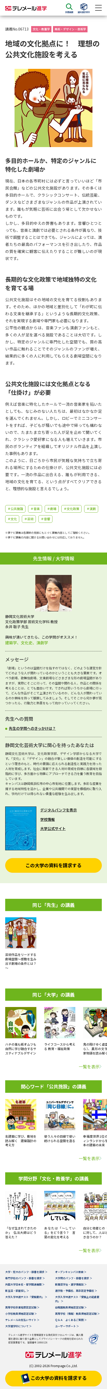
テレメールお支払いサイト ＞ (22, 1320)
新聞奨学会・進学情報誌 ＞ (71, 1284)
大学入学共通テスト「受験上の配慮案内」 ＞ (77, 1299)
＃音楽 (35, 508)
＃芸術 (29, 519)
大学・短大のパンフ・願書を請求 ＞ (26, 1272)
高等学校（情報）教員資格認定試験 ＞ (77, 1313)
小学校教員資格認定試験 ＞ (21, 1313)
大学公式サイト (53, 828)
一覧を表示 (89, 1066)
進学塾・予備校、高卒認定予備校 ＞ (76, 1291)
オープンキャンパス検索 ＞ (70, 1272)
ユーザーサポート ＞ (67, 1326)
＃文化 (12, 519)
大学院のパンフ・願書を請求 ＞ (73, 1278)
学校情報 (47, 819)
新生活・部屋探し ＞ (17, 1291)
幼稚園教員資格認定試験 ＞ (71, 1307)
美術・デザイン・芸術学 (70, 29)
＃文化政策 (71, 508)
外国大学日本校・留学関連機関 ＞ (25, 1284)
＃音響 (45, 519)
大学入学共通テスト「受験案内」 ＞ (26, 1297)
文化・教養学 (41, 29)
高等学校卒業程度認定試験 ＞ (22, 1307)
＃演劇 (91, 508)
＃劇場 (51, 508)
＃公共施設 (15, 508)
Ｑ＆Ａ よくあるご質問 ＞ (71, 1320)
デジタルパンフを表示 (58, 809)
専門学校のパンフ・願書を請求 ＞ (25, 1278)
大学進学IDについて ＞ (18, 1326)
